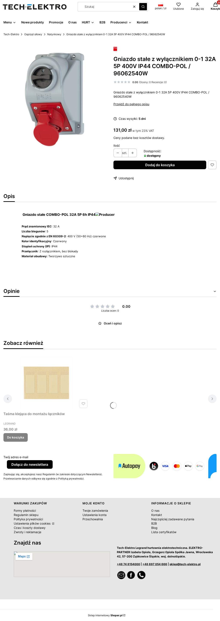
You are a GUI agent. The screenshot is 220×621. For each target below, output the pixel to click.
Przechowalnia (92, 519)
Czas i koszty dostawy (30, 528)
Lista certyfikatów (163, 532)
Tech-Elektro (11, 34)
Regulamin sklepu (26, 515)
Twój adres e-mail (15, 457)
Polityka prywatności (28, 519)
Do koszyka (15, 437)
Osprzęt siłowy (33, 34)
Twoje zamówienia (95, 510)
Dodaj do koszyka (160, 165)
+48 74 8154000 (128, 564)
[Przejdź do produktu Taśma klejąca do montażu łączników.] (46, 383)
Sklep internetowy (105, 615)
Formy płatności (25, 510)
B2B (154, 523)
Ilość (116, 145)
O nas (155, 510)
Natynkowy (54, 34)
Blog (154, 528)
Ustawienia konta (94, 515)
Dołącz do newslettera (29, 464)
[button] (143, 6)
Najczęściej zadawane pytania (172, 519)
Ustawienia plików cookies (32, 523)
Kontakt (156, 515)
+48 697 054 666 (154, 564)
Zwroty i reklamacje (27, 532)
